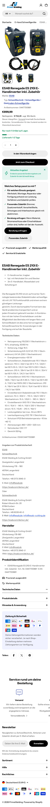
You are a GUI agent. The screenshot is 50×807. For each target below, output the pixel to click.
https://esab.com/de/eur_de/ (15, 487)
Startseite (6, 22)
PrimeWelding (16, 802)
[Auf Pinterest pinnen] (30, 655)
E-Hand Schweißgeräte (25, 22)
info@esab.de (15, 547)
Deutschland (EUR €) (16, 782)
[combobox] (25, 13)
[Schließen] (44, 169)
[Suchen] (44, 13)
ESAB (11, 95)
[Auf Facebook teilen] (14, 655)
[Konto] (41, 5)
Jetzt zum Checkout (25, 162)
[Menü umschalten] (3, 5)
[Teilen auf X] (22, 655)
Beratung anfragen (18, 230)
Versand (21, 119)
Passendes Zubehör (18, 238)
